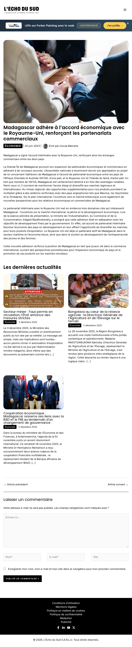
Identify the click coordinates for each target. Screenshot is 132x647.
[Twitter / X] (73, 627)
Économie (13, 145)
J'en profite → (115, 25)
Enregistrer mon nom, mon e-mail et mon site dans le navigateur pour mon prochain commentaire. (67, 569)
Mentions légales (66, 606)
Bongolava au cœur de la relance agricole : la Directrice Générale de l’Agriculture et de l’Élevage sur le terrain (95, 316)
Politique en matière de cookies (66, 610)
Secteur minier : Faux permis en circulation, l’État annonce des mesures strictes (28, 315)
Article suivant (118, 484)
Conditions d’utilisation (66, 603)
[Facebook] (58, 627)
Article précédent (16, 484)
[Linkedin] (63, 627)
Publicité (66, 622)
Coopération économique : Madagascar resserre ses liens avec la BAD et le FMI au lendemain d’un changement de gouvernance (33, 418)
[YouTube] (68, 627)
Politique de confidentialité (66, 614)
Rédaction (66, 618)
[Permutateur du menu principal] (125, 9)
